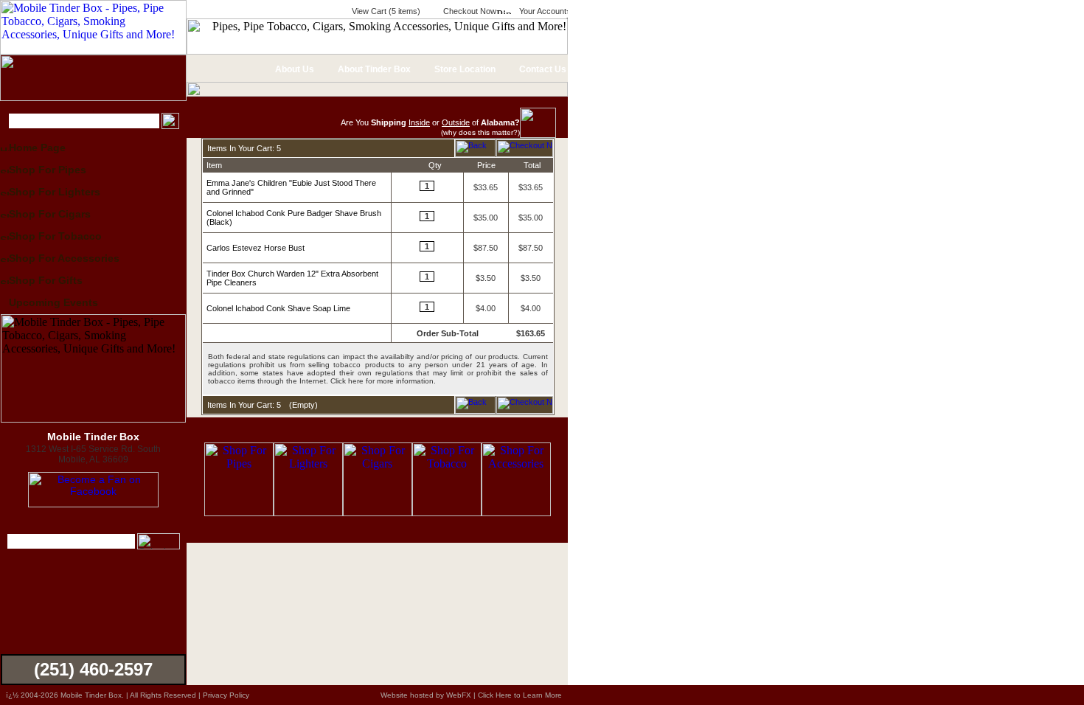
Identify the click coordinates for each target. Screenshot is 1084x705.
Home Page (37, 147)
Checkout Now (468, 11)
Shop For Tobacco (55, 236)
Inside (419, 122)
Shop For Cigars (50, 214)
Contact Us (541, 69)
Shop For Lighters (54, 192)
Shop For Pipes (47, 170)
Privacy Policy (226, 695)
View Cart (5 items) (385, 11)
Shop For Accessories (64, 258)
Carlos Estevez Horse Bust (255, 247)
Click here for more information (382, 381)
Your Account (541, 11)
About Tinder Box (373, 69)
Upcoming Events (53, 302)
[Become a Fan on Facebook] (93, 504)
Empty (303, 404)
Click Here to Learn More (520, 695)
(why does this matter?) (480, 132)
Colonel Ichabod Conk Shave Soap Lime (278, 308)
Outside (456, 122)
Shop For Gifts (46, 280)
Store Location (464, 69)
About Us (293, 69)
